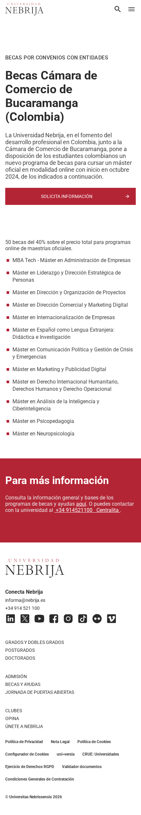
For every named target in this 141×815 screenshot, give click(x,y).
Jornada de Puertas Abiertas (39, 692)
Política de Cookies (94, 741)
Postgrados (20, 650)
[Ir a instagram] (68, 618)
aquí (81, 504)
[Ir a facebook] (54, 618)
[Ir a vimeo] (111, 618)
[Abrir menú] (131, 9)
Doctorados (20, 658)
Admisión (16, 676)
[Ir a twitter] (25, 618)
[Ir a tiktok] (82, 618)
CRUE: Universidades (100, 754)
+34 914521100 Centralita (87, 510)
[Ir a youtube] (39, 618)
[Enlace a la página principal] (24, 9)
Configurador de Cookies (27, 754)
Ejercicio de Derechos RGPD (29, 766)
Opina (12, 718)
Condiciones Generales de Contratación (39, 779)
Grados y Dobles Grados (34, 642)
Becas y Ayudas (22, 684)
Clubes (13, 710)
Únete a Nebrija (24, 726)
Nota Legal (60, 741)
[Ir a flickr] (97, 618)
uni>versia (65, 754)
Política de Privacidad (24, 741)
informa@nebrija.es (25, 600)
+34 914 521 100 (22, 608)
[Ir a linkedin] (10, 618)
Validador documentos (82, 766)
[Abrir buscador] (117, 9)
